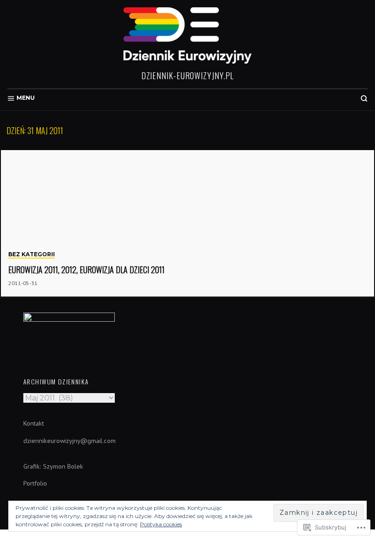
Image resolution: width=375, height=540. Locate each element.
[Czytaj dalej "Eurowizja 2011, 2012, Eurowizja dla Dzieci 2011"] (187, 223)
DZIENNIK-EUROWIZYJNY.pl (187, 75)
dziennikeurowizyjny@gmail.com (69, 441)
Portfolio (35, 483)
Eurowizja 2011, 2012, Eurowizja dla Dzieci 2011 (86, 269)
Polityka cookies (161, 524)
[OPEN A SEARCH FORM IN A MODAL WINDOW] (364, 98)
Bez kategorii (31, 254)
